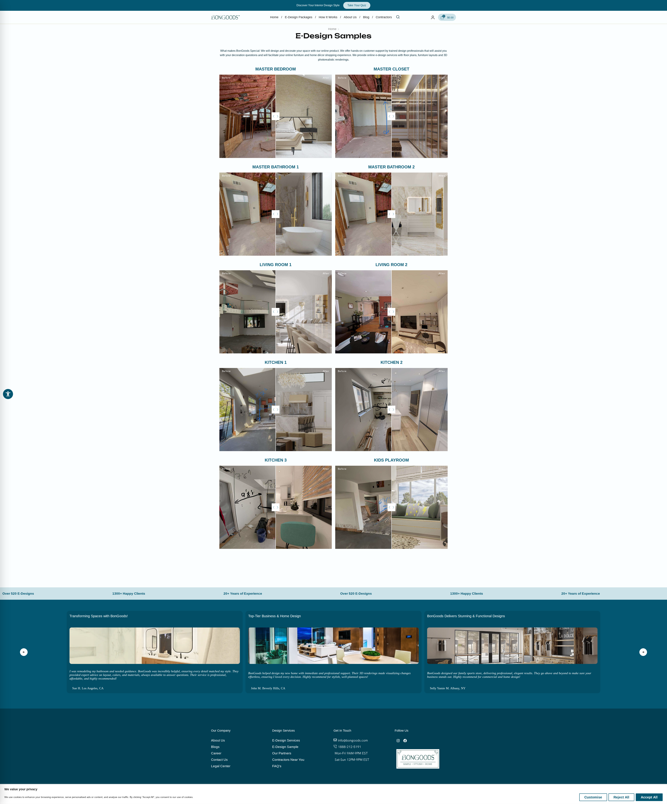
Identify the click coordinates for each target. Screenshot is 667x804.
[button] (398, 17)
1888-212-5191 (349, 747)
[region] (333, 794)
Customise (593, 797)
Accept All (649, 797)
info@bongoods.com (353, 740)
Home (332, 29)
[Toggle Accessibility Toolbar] (8, 394)
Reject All (621, 797)
